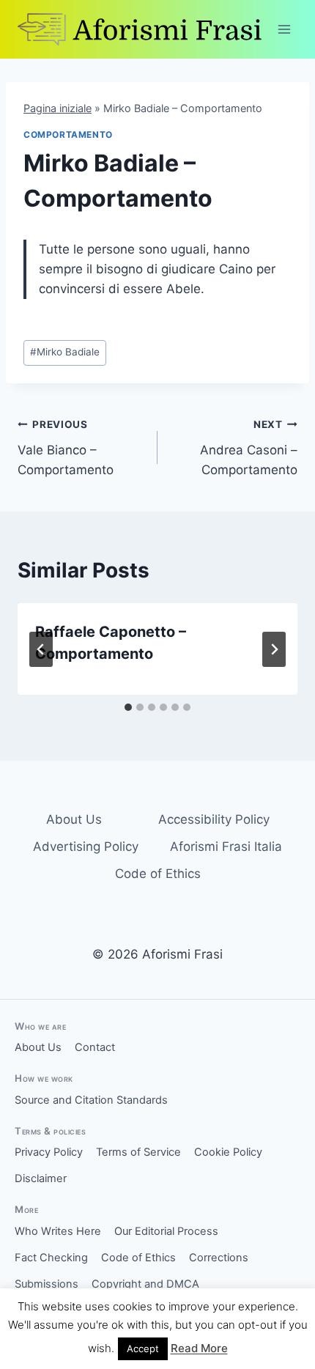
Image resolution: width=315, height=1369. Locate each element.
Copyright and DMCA (145, 1284)
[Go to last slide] (41, 649)
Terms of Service (138, 1152)
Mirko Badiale (65, 352)
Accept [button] (143, 1348)
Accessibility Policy (214, 819)
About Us (74, 819)
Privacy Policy (49, 1152)
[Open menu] (283, 29)
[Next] (274, 649)
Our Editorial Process (166, 1231)
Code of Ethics (158, 873)
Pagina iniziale (57, 108)
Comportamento (68, 134)
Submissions (46, 1284)
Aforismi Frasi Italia (226, 846)
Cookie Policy (228, 1152)
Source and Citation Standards (91, 1100)
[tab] (128, 707)
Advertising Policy (85, 846)
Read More (199, 1348)
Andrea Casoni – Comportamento (248, 447)
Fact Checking (51, 1257)
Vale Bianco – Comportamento (66, 447)
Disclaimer (41, 1178)
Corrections (218, 1257)
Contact (95, 1047)
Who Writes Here (58, 1231)
